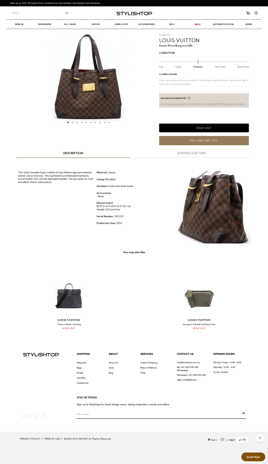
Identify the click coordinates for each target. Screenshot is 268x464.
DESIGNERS (44, 24)
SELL (172, 24)
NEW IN (19, 24)
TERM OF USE (52, 439)
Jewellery (81, 378)
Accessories (82, 383)
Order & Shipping (148, 362)
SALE (198, 24)
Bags (79, 367)
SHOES (96, 24)
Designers (81, 362)
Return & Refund (148, 367)
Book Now (253, 457)
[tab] (73, 154)
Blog (111, 373)
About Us (113, 362)
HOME (248, 24)
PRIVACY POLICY (30, 439)
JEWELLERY (121, 24)
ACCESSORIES (147, 24)
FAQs (143, 373)
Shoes (80, 373)
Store (111, 367)
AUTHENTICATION (223, 24)
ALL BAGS (70, 24)
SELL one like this (204, 140)
